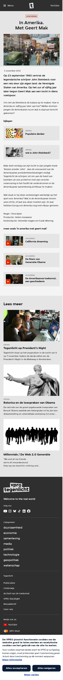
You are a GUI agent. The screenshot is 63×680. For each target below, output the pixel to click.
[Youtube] (5, 511)
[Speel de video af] (31, 50)
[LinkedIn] (24, 511)
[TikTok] (19, 511)
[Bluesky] (14, 511)
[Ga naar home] (31, 5)
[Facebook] (28, 511)
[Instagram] (10, 511)
